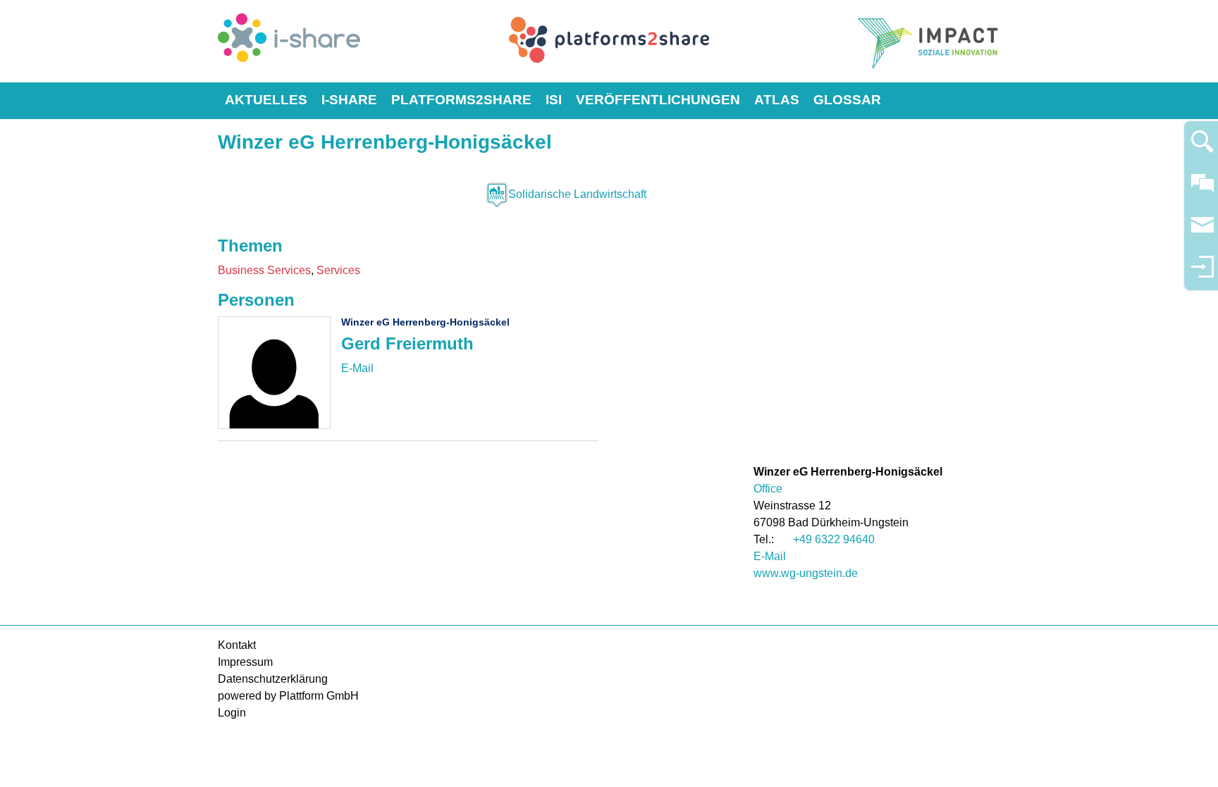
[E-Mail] (357, 368)
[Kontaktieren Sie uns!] (1202, 189)
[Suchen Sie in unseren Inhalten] (1202, 148)
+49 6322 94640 (834, 539)
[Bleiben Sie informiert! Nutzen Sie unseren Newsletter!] (1202, 231)
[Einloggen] (1202, 273)
